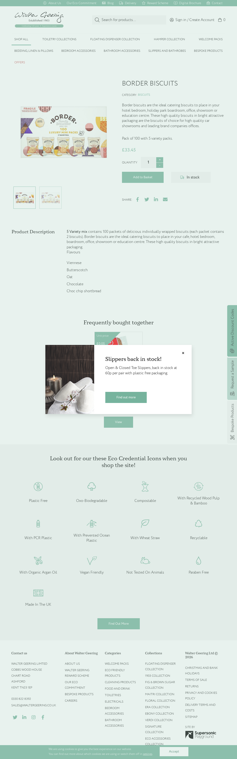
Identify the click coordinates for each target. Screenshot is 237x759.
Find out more (126, 397)
